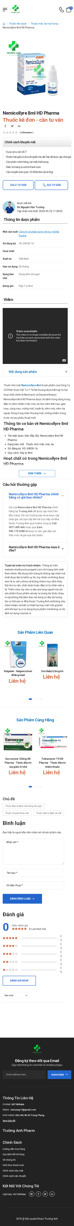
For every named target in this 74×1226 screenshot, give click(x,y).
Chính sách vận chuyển (14, 1176)
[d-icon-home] (4, 23)
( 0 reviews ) (26, 133)
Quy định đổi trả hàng (13, 1154)
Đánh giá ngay (19, 980)
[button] (30, 699)
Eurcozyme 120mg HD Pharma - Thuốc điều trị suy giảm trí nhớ (18, 762)
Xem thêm (35, 473)
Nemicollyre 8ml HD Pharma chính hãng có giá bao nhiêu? (34, 495)
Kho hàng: (9, 1115)
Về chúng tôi (9, 1159)
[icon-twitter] (12, 126)
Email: (6, 1109)
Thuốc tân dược (18, 23)
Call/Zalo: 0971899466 (14, 1194)
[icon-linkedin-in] (19, 126)
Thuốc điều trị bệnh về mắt (48, 813)
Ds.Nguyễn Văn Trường (30, 207)
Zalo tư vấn (18, 185)
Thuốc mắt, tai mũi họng (44, 23)
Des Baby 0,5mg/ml (52, 671)
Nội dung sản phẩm (23, 372)
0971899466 (17, 1104)
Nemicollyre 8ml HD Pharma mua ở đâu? (34, 548)
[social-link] (31, 1194)
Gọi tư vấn (53, 185)
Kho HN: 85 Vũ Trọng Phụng (29, 1115)
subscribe (57, 1074)
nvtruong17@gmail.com (23, 1109)
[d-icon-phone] (61, 9)
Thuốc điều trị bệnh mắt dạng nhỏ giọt (23, 806)
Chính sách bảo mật (13, 1170)
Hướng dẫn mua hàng (14, 1149)
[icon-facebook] (5, 126)
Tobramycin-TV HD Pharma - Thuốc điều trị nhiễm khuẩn (52, 762)
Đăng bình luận (20, 898)
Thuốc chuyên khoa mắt (17, 813)
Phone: (7, 1104)
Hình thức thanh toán (13, 1165)
